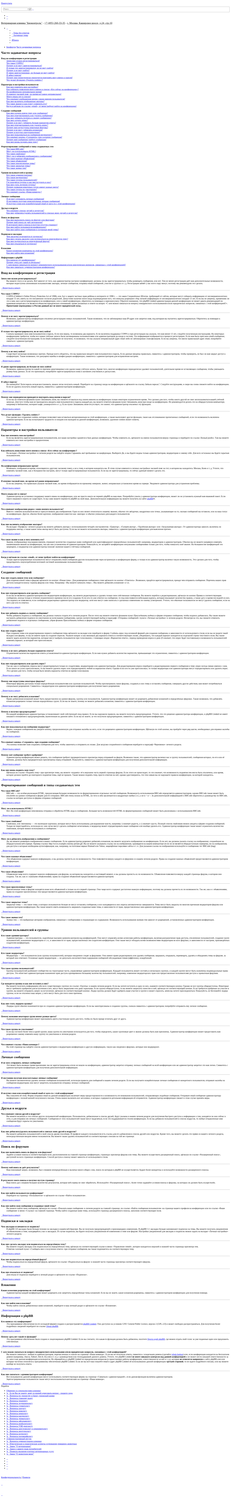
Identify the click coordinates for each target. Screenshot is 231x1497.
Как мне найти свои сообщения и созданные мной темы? (32, 229)
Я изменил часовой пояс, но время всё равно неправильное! (33, 94)
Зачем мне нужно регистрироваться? (23, 61)
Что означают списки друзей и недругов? (25, 210)
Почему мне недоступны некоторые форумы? (27, 127)
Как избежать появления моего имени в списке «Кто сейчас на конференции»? (42, 89)
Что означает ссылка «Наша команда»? (24, 192)
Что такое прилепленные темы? (20, 163)
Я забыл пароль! (13, 75)
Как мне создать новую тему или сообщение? (27, 113)
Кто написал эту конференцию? (20, 260)
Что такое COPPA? (15, 63)
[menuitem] (7, 15)
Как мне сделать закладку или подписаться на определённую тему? (37, 239)
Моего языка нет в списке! (18, 96)
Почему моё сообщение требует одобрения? (26, 139)
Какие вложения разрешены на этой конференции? (29, 251)
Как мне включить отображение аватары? (25, 101)
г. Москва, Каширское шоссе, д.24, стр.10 (89, 23)
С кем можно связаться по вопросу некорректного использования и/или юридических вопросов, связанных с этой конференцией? (66, 265)
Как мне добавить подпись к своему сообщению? (29, 118)
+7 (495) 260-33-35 (54, 23)
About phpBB (52, 1326)
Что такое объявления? (16, 161)
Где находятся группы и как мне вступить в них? (28, 182)
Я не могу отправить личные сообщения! (25, 199)
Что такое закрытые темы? (18, 166)
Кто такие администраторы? (19, 175)
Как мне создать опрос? (17, 120)
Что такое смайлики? (16, 154)
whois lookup (177, 1354)
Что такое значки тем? (16, 168)
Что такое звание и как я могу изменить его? (26, 104)
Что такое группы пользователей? (21, 180)
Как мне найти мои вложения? (20, 253)
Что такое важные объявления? (20, 158)
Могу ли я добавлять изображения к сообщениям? (29, 156)
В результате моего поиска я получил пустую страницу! (31, 225)
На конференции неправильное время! (24, 92)
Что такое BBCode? (15, 149)
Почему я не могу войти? (18, 70)
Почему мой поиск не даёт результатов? (24, 222)
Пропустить (6, 3)
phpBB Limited (89, 1324)
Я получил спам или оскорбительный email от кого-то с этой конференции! (40, 204)
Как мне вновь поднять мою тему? (22, 142)
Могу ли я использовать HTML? (21, 151)
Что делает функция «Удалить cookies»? (24, 80)
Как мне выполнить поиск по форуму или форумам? (30, 220)
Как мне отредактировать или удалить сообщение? (29, 115)
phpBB (150, 499)
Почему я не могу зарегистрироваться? (24, 65)
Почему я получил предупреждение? (23, 132)
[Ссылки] (7, 28)
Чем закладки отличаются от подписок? (24, 236)
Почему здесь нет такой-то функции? (23, 262)
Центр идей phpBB (156, 1339)
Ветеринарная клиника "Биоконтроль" (21, 23)
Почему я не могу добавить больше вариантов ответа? (31, 123)
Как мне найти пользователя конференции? (26, 227)
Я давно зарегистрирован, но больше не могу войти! (30, 73)
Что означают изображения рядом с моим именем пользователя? (35, 99)
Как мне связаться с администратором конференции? (30, 267)
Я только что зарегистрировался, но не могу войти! (29, 68)
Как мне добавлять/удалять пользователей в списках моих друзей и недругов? (42, 213)
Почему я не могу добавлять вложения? (24, 130)
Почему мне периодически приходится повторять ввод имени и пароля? (39, 77)
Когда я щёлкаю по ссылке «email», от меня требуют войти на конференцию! (41, 106)
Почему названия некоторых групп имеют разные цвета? (32, 187)
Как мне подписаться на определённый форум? (28, 241)
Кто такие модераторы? (17, 177)
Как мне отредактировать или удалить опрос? (27, 125)
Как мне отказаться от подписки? (21, 244)
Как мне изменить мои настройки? (22, 87)
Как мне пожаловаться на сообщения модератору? (29, 135)
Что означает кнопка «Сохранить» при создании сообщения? (34, 137)
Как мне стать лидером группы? (21, 185)
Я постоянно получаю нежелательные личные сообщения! (33, 201)
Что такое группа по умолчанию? (21, 189)
